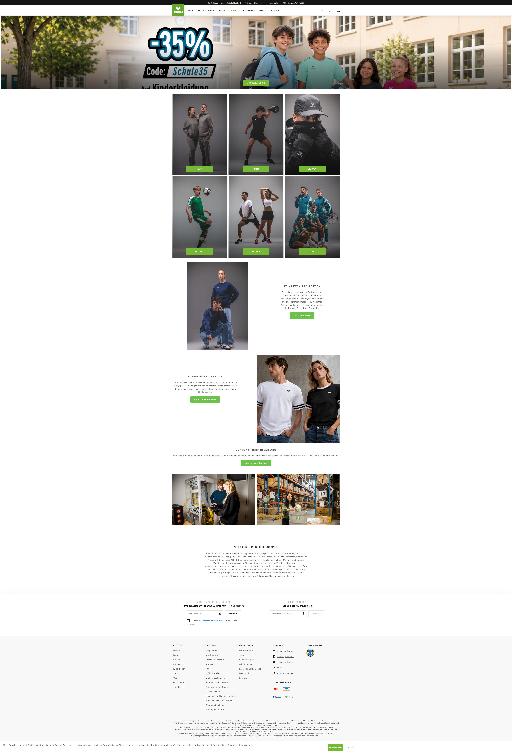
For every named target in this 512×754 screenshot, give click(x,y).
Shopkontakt (212, 650)
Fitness (256, 169)
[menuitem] (190, 10)
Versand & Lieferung (215, 659)
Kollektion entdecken (205, 399)
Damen (176, 655)
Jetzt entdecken (302, 315)
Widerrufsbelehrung (215, 705)
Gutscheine (178, 682)
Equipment (312, 169)
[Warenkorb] (338, 10)
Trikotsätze (178, 687)
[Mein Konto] (330, 10)
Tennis (312, 251)
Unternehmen (246, 650)
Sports (176, 673)
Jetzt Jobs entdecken (256, 463)
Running (256, 251)
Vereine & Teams (247, 659)
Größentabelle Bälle (215, 678)
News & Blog (245, 673)
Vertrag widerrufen (215, 709)
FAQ (208, 669)
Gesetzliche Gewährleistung (219, 700)
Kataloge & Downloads (250, 669)
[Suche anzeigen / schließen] (313, 10)
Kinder (176, 659)
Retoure (209, 664)
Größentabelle (212, 673)
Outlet (176, 678)
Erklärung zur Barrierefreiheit (220, 696)
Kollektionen (179, 669)
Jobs (241, 655)
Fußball (199, 251)
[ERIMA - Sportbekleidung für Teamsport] (178, 10)
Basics (200, 169)
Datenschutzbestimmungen (213, 621)
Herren (176, 650)
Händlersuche (246, 664)
